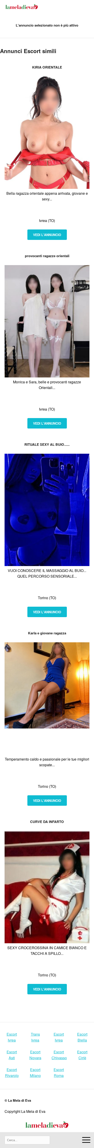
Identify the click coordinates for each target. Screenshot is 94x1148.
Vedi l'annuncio (47, 234)
